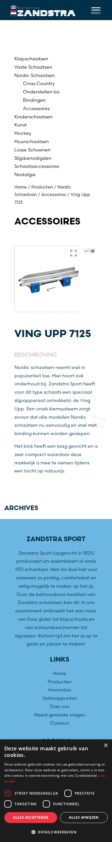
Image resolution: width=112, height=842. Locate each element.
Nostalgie (25, 174)
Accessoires (36, 108)
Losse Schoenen (32, 150)
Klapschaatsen (31, 58)
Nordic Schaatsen (34, 75)
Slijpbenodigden (32, 158)
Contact (59, 723)
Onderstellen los (41, 92)
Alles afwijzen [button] (84, 817)
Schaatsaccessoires (36, 166)
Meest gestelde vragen (59, 715)
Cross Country (39, 83)
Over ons (59, 706)
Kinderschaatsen (33, 117)
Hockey (22, 133)
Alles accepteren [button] (30, 817)
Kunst (20, 125)
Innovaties (59, 690)
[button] (56, 832)
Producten (42, 187)
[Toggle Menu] (96, 10)
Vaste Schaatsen (33, 67)
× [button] (105, 745)
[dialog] (56, 790)
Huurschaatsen (31, 141)
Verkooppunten (59, 698)
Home (20, 187)
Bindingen (34, 100)
